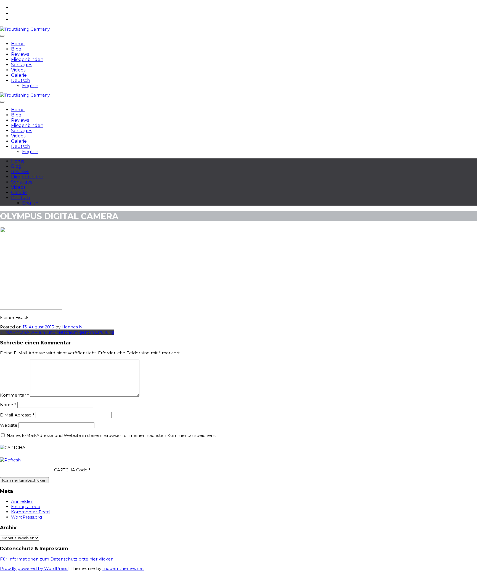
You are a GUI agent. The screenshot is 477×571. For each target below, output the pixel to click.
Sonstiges (21, 64)
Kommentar (14, 395)
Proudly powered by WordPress (34, 568)
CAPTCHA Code (71, 469)
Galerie (19, 75)
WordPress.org (26, 517)
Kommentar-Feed (30, 511)
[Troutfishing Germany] (25, 29)
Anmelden (22, 501)
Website (8, 425)
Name (8, 404)
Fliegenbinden (27, 59)
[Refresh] (10, 460)
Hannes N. (72, 327)
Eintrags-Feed (25, 506)
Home (18, 43)
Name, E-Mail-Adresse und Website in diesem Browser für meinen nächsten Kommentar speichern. (111, 435)
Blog (16, 49)
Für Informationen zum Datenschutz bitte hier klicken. (57, 559)
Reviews (20, 54)
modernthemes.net (123, 568)
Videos (18, 70)
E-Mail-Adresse (17, 415)
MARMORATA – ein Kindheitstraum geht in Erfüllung (57, 332)
